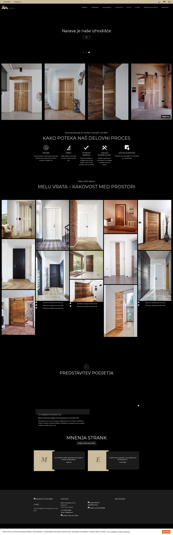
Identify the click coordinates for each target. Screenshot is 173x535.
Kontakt (165, 7)
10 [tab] (99, 476)
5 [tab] (85, 476)
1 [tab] (83, 52)
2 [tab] (86, 52)
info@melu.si (17, 2)
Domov (84, 7)
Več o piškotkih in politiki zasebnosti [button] (118, 531)
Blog (129, 7)
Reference (107, 7)
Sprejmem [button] (166, 531)
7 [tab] (90, 476)
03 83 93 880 (6, 2)
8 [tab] (93, 476)
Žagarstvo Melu (151, 7)
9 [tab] (96, 476)
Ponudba (95, 7)
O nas (137, 7)
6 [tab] (88, 476)
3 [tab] (89, 52)
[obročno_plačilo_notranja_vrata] (73, 515)
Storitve (119, 7)
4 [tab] (82, 476)
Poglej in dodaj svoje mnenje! (86, 443)
